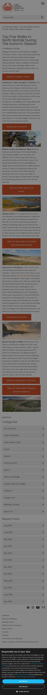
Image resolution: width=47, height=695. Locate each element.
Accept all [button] (23, 681)
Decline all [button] (23, 687)
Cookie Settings (21, 677)
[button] (23, 691)
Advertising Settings (21, 674)
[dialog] (23, 671)
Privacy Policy (31, 677)
